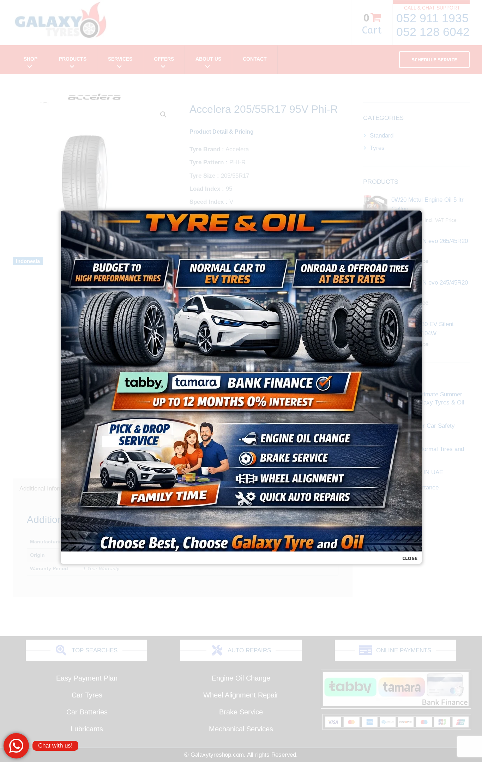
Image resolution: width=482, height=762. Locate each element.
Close (409, 558)
